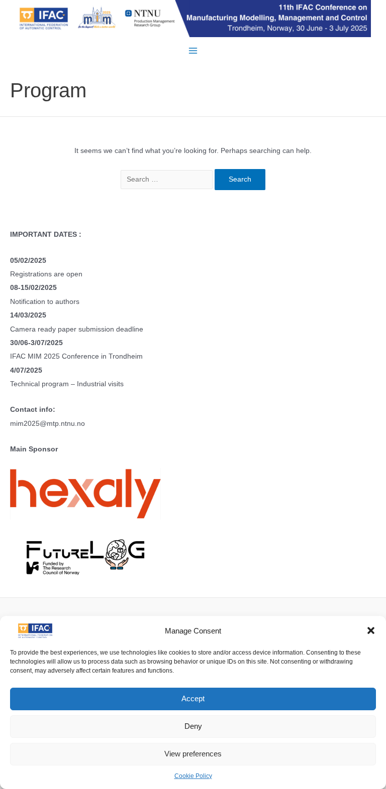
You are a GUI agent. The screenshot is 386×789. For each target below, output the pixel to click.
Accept (193, 698)
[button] (371, 630)
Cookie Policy (193, 775)
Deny (193, 726)
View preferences (193, 753)
